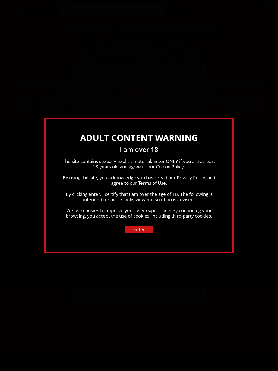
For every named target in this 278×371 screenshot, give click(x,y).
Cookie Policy (170, 167)
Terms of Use (152, 183)
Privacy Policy (191, 177)
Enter (139, 229)
